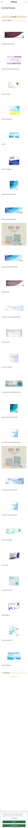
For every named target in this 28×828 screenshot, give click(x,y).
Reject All (14, 821)
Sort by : (4, 20)
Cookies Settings (14, 818)
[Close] (25, 813)
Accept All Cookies (14, 825)
